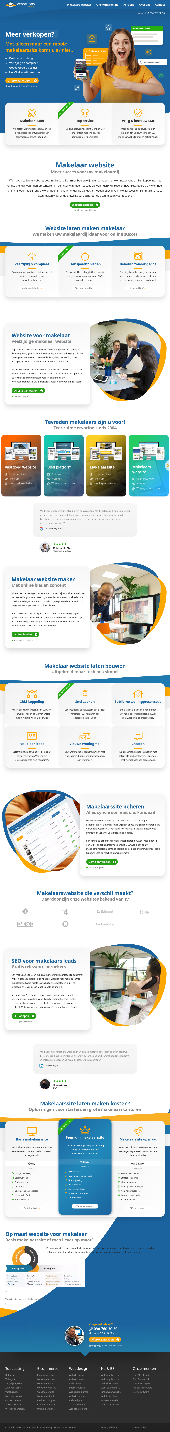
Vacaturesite (11, 1391)
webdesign (47, 1427)
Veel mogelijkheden (31, 288)
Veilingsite (10, 1379)
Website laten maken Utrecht (111, 1387)
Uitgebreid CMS (137, 288)
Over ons (144, 4)
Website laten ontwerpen (79, 1408)
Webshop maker (45, 1383)
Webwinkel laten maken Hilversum (111, 1383)
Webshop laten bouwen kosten (47, 1396)
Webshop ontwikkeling (47, 1387)
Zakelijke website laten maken (79, 1404)
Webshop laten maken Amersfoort (111, 1374)
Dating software (141, 1391)
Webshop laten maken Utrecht (111, 1379)
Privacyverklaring (109, 1427)
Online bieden (23, 634)
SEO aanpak (21, 1016)
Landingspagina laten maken (47, 1404)
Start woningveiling (84, 288)
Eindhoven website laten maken (111, 1391)
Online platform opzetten (15, 1400)
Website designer (78, 1396)
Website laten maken (21, 4)
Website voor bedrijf (111, 1404)
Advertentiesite (13, 1387)
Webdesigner (76, 1400)
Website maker (76, 1374)
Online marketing (107, 4)
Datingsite (10, 1374)
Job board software (142, 1387)
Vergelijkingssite (13, 1383)
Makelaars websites (79, 4)
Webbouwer (75, 1383)
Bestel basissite (31, 1208)
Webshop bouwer (46, 1379)
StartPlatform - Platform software (143, 1379)
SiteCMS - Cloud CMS (143, 1374)
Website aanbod (82, 204)
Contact (160, 4)
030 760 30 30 (157, 13)
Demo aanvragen (99, 862)
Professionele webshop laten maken (47, 1374)
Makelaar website (14, 1396)
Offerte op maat (137, 1208)
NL (103, 1368)
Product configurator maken (47, 1400)
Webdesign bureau (79, 1391)
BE (112, 1368)
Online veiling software (143, 1383)
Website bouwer (77, 1379)
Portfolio (128, 4)
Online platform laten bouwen (47, 1408)
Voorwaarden (139, 1427)
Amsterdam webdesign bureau (111, 1400)
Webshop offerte (45, 1391)
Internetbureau (77, 1387)
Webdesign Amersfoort (111, 1396)
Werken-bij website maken (15, 1408)
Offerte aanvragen (26, 390)
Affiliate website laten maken (15, 1404)
